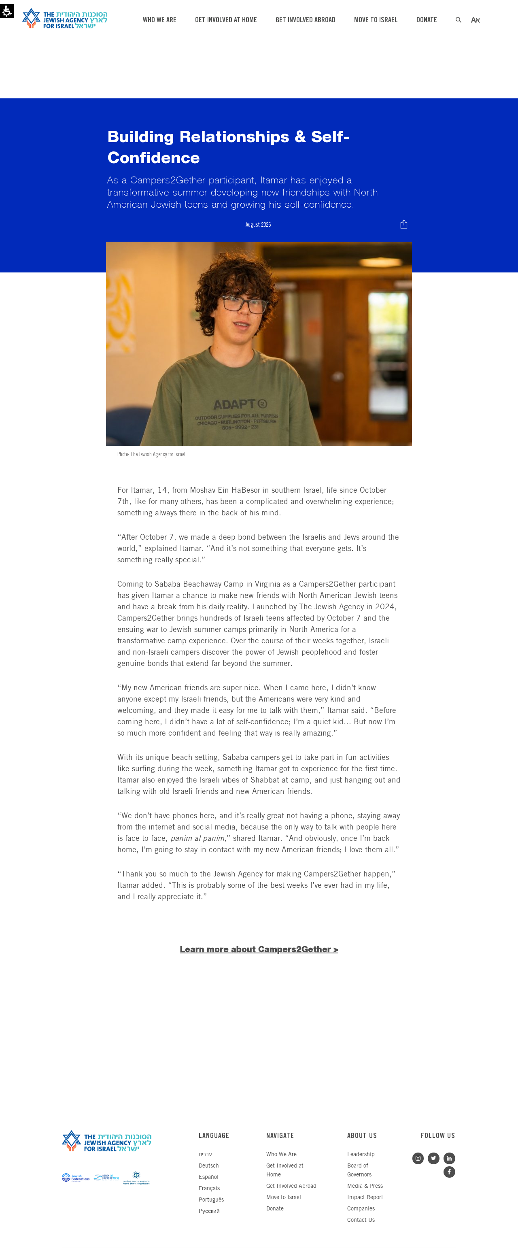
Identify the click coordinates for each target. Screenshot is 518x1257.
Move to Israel (283, 1197)
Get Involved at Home (285, 1170)
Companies (361, 1209)
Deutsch (209, 1166)
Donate (275, 1209)
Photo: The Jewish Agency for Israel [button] (151, 454)
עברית (205, 1154)
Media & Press (365, 1186)
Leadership (361, 1154)
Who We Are (281, 1154)
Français (209, 1188)
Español (209, 1177)
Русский (209, 1211)
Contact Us (361, 1220)
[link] (447, 1157)
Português (211, 1200)
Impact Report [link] (365, 1197)
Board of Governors (359, 1170)
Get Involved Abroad (291, 1186)
